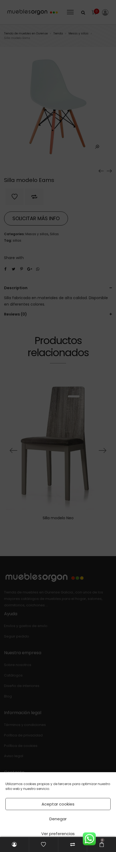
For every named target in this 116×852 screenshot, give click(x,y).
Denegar (58, 819)
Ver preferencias (58, 833)
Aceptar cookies (58, 804)
